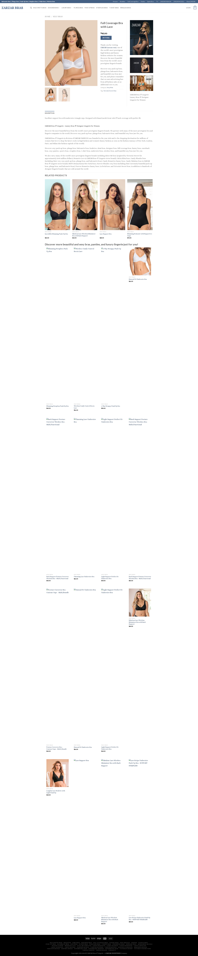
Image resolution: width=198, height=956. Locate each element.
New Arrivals (125, 942)
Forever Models (111, 947)
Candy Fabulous (140, 945)
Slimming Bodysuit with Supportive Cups (139, 235)
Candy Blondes (112, 945)
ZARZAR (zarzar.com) (108, 48)
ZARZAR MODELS (178, 1)
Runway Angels (67, 948)
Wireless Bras (125, 8)
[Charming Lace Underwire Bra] (85, 495)
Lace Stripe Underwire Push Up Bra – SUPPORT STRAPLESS (139, 918)
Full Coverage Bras (133, 1)
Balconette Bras (39, 8)
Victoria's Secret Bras (109, 91)
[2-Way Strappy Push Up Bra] (112, 324)
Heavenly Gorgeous (125, 947)
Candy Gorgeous (57, 947)
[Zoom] (48, 83)
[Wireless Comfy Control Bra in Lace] (85, 324)
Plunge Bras (78, 8)
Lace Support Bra (105, 234)
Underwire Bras (118, 944)
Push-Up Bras (90, 8)
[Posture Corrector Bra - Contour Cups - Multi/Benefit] (57, 666)
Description (49, 113)
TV (157, 1)
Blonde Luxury (57, 945)
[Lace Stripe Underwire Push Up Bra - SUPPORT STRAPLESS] (140, 836)
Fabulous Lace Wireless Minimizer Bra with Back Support (83, 235)
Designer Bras (53, 8)
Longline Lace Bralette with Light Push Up (55, 792)
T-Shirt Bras (114, 8)
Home (47, 16)
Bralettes (122, 1)
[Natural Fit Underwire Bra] (140, 261)
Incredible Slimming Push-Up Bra (56, 234)
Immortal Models (140, 947)
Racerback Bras (63, 944)
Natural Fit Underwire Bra (138, 279)
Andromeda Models (145, 944)
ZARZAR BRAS (12, 7)
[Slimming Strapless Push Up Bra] (57, 324)
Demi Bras (76, 942)
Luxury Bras (66, 8)
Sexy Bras (58, 16)
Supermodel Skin (111, 948)
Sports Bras (150, 1)
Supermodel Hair (80, 948)
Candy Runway (70, 947)
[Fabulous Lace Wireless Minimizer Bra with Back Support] (140, 603)
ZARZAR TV (112, 950)
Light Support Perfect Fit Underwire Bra (109, 577)
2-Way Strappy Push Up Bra (110, 406)
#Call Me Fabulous (84, 945)
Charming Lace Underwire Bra (84, 576)
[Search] (31, 8)
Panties (143, 1)
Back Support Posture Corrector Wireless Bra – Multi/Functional (57, 577)
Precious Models (53, 948)
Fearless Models (83, 947)
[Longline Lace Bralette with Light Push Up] (57, 773)
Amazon (115, 1)
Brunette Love (70, 945)
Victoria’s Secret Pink (142, 948)
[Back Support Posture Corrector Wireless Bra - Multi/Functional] (57, 495)
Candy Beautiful (99, 945)
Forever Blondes (97, 947)
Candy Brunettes (126, 945)
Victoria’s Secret (126, 948)
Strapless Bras (102, 8)
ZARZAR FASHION (165, 1)
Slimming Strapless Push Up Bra (57, 406)
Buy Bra (106, 38)
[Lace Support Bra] (85, 836)
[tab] (49, 113)
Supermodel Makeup (96, 948)
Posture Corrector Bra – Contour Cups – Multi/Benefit (56, 748)
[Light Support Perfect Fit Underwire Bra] (112, 495)
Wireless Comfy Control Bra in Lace (84, 407)
